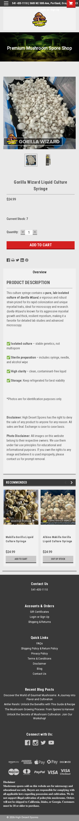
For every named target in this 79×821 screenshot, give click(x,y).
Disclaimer (39, 663)
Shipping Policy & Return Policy (39, 648)
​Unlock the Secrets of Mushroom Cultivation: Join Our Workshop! (39, 716)
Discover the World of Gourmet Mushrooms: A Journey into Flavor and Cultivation (39, 697)
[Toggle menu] (6, 6)
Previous (6, 113)
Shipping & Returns (39, 621)
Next (72, 113)
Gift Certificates (39, 611)
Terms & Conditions (39, 658)
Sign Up (54, 9)
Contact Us (39, 673)
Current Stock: (17, 219)
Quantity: (12, 232)
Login (42, 9)
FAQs (39, 643)
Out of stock (58, 559)
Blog (39, 668)
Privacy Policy (39, 653)
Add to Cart (21, 559)
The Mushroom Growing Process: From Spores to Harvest (39, 709)
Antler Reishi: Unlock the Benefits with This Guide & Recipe (39, 704)
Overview (40, 272)
